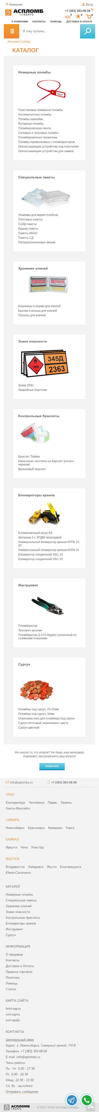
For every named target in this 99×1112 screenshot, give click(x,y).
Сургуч (24, 664)
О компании (20, 21)
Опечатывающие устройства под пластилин (48, 146)
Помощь (56, 21)
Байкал (12, 839)
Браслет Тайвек (29, 456)
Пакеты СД (25, 237)
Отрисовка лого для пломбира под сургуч (46, 718)
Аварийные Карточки (32, 390)
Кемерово (55, 828)
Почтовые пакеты (30, 219)
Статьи (11, 989)
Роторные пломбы (30, 123)
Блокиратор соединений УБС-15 (40, 554)
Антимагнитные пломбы (34, 114)
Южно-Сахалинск (18, 872)
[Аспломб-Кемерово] (24, 14)
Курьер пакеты (28, 228)
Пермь (52, 802)
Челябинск (36, 802)
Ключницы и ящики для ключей (39, 306)
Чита (24, 847)
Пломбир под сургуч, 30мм (36, 714)
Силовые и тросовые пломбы (38, 133)
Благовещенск (70, 867)
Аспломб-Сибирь (19, 41)
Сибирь (12, 820)
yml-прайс (13, 1020)
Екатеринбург (15, 802)
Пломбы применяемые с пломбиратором (46, 142)
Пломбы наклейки (30, 119)
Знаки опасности (32, 341)
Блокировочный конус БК (35, 533)
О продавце (14, 954)
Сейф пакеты (27, 224)
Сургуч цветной (28, 727)
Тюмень (66, 802)
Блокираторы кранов (36, 495)
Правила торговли (19, 972)
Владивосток (15, 867)
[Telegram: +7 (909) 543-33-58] (72, 1100)
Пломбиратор (27, 625)
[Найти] (87, 31)
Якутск (52, 867)
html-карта (13, 1008)
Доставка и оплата (79, 21)
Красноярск (36, 828)
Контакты (39, 21)
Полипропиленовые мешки (37, 242)
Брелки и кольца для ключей (37, 310)
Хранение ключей (33, 268)
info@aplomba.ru (21, 782)
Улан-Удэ (37, 847)
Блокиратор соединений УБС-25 (40, 559)
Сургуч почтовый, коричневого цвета (43, 723)
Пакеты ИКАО (27, 233)
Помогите (52, 766)
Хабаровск (35, 867)
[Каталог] (11, 31)
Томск (70, 828)
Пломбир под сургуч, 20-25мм (38, 709)
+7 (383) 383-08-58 (77, 11)
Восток (12, 859)
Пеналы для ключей (32, 315)
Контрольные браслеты (38, 416)
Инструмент (28, 585)
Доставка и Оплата (20, 966)
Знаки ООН (25, 385)
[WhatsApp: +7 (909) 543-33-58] (87, 1100)
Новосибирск (15, 828)
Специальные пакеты (36, 177)
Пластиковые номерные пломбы (40, 110)
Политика (12, 977)
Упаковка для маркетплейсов (38, 215)
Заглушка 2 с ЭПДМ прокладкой (40, 537)
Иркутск (11, 847)
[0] (67, 16)
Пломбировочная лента (34, 128)
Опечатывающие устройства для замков (46, 151)
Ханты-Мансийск (18, 808)
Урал (10, 794)
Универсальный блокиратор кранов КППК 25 (48, 550)
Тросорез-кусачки (30, 630)
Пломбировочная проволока (37, 137)
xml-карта (13, 1014)
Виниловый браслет (32, 469)
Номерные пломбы (34, 72)
